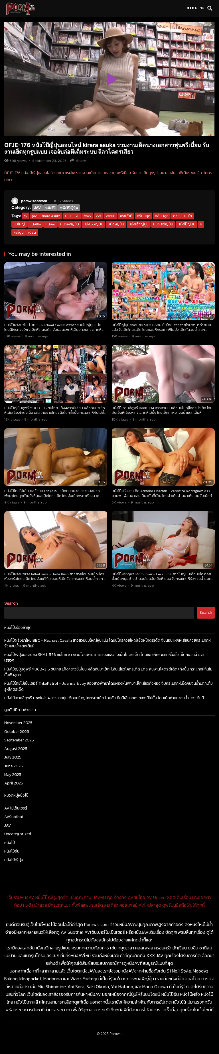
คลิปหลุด (162, 216)
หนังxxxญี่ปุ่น (93, 224)
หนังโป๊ (50, 207)
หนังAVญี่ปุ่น (69, 224)
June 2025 (13, 766)
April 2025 (13, 783)
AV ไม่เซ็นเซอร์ (15, 808)
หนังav (50, 224)
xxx (98, 216)
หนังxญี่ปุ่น (116, 224)
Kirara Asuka (50, 216)
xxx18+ (110, 216)
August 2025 (15, 749)
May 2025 (12, 775)
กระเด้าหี (126, 216)
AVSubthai (13, 817)
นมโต (188, 216)
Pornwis (116, 1033)
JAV (37, 207)
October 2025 (16, 732)
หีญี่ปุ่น (18, 232)
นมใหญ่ (19, 224)
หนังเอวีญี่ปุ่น (163, 224)
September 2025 (19, 740)
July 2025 (12, 757)
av (25, 216)
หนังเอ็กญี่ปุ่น (139, 224)
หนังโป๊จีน (11, 851)
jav (34, 216)
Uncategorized (17, 834)
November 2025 (18, 723)
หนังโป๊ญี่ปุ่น (69, 207)
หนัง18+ (35, 224)
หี (201, 224)
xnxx (87, 216)
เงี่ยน (32, 232)
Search (11, 603)
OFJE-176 (72, 216)
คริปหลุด (143, 216)
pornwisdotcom (34, 200)
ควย (176, 216)
